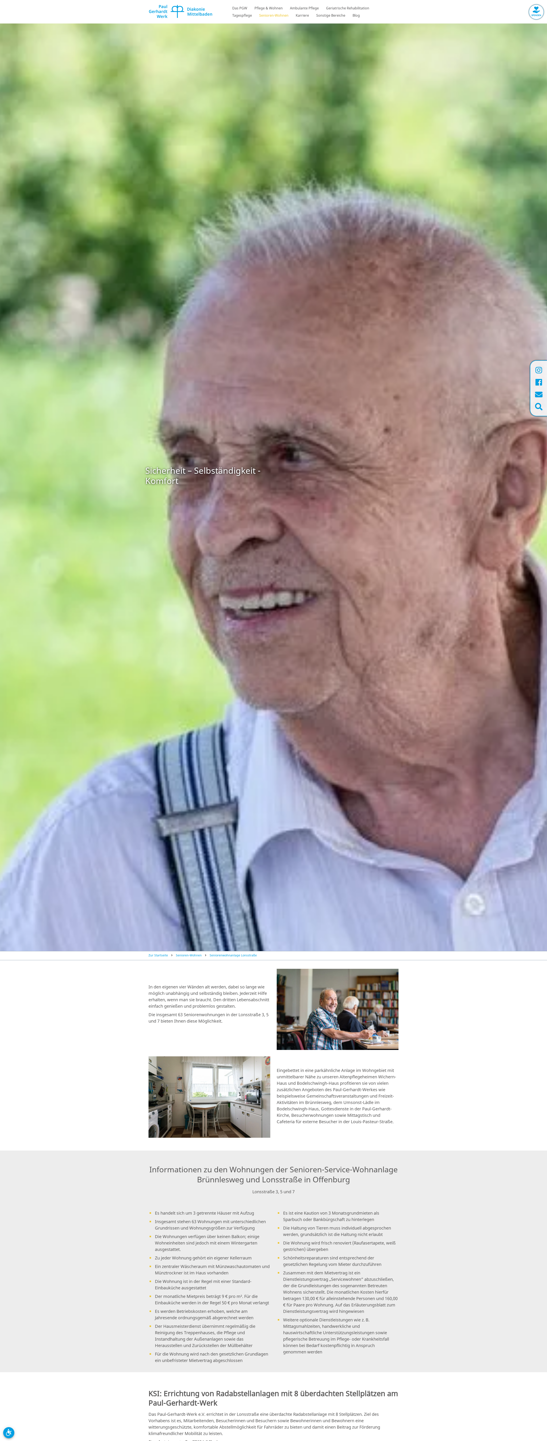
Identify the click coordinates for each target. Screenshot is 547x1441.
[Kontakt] (539, 394)
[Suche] (539, 406)
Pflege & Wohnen (268, 8)
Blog (356, 15)
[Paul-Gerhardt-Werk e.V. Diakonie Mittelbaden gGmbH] (181, 14)
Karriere (302, 15)
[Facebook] (539, 382)
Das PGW (239, 8)
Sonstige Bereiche (330, 15)
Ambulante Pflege (304, 8)
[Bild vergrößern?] (337, 1009)
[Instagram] (539, 370)
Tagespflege (242, 15)
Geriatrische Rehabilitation (347, 8)
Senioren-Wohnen (273, 15)
